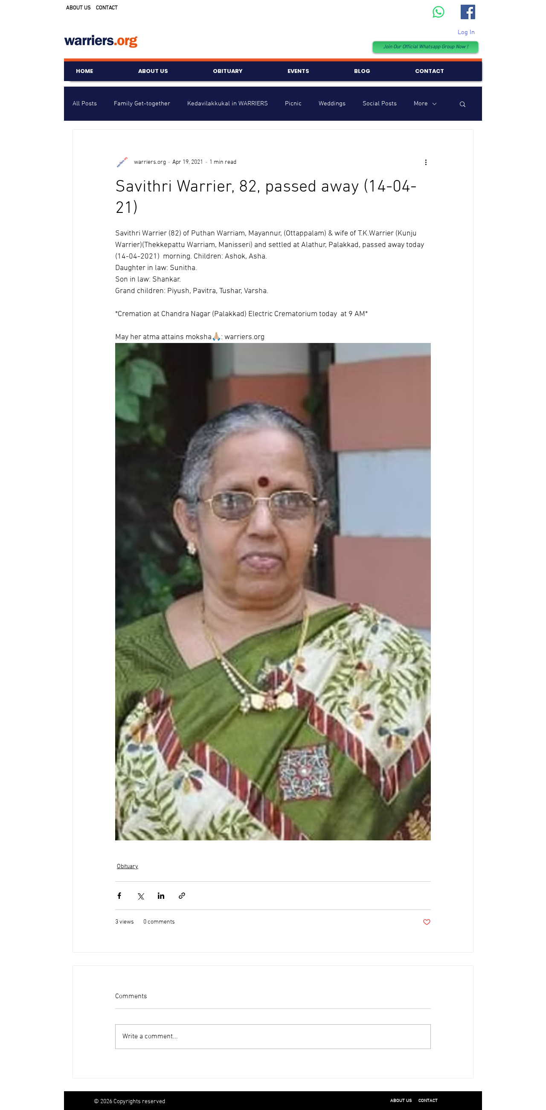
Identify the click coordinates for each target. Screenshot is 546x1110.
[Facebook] (468, 12)
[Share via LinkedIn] (161, 896)
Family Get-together (142, 104)
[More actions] (426, 162)
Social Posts (380, 104)
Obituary (127, 866)
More (421, 104)
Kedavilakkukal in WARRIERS (227, 104)
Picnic (293, 104)
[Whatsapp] (438, 12)
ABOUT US (78, 8)
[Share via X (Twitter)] (140, 896)
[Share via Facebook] (119, 896)
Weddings (332, 104)
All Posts (85, 104)
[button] (463, 103)
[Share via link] (182, 896)
